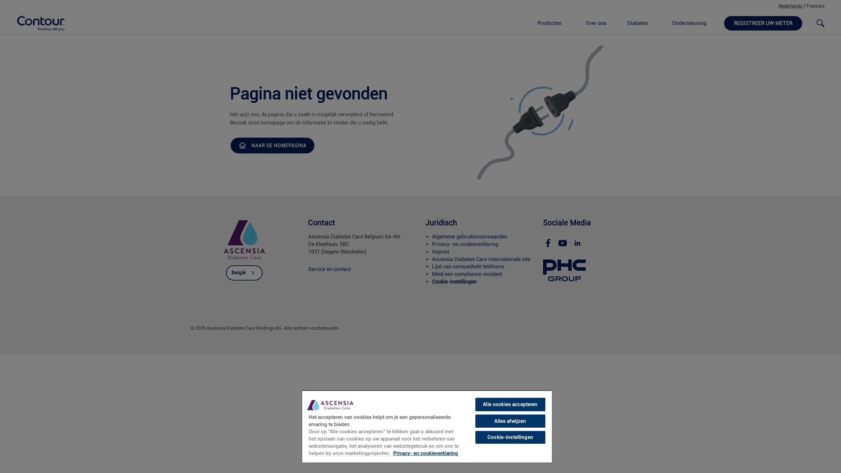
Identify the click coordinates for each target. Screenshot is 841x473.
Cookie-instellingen (510, 437)
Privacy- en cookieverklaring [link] (425, 453)
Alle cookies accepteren (510, 404)
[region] (427, 426)
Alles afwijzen (510, 421)
